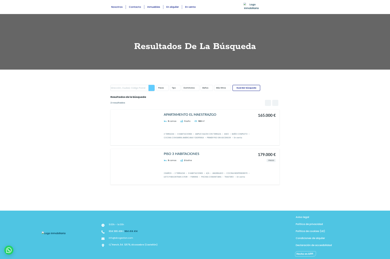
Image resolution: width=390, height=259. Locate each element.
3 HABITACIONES (184, 134)
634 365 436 (116, 231)
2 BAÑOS (168, 173)
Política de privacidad (309, 224)
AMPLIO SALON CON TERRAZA (208, 134)
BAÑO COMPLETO (240, 134)
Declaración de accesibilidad (314, 245)
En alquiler (172, 7)
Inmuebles (153, 7)
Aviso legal (302, 217)
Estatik (200, 190)
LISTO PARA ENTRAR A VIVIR (176, 177)
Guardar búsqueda (246, 88)
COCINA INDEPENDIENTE (237, 173)
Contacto (135, 7)
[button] (8, 250)
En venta (190, 7)
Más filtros (221, 88)
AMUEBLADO (217, 173)
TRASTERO (229, 177)
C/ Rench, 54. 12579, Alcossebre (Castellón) (133, 244)
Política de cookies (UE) (310, 231)
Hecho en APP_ (305, 254)
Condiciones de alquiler (310, 238)
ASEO (226, 134)
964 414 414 (131, 231)
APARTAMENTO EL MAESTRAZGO (190, 114)
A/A (207, 173)
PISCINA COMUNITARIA (211, 177)
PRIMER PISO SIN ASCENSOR (219, 137)
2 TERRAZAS (169, 134)
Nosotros (117, 7)
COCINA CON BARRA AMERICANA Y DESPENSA (184, 137)
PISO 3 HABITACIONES (181, 154)
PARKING (194, 177)
